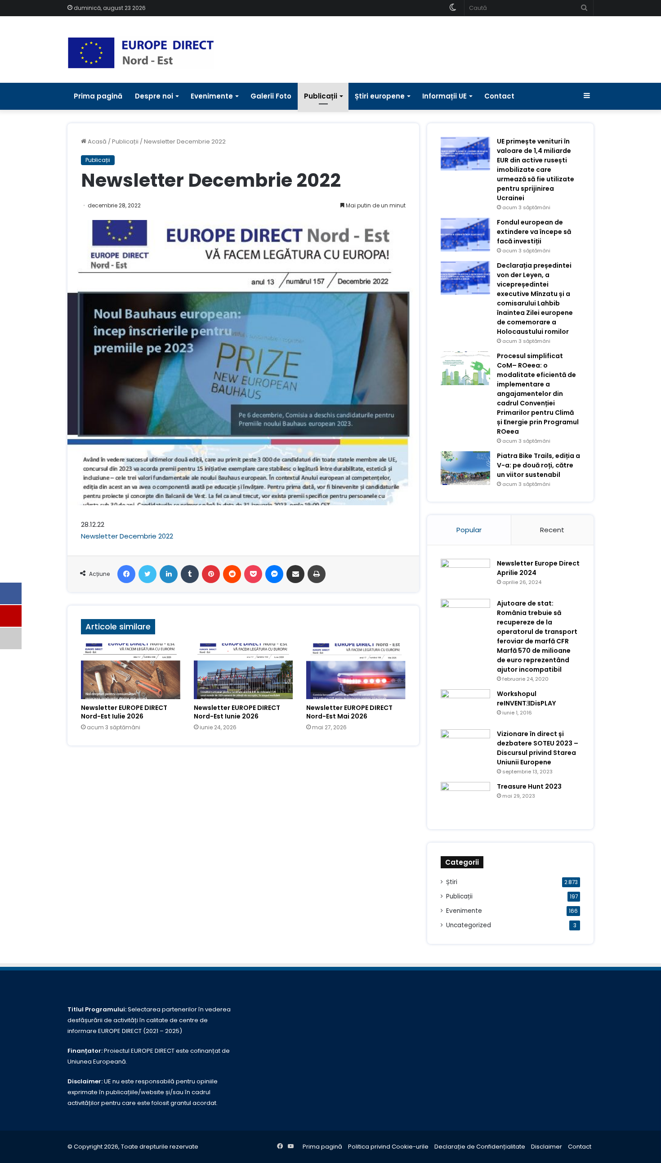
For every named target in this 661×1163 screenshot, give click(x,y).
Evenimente (212, 96)
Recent (552, 529)
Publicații (320, 96)
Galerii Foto (270, 96)
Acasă (96, 141)
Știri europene (380, 96)
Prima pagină (98, 96)
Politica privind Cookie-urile (388, 1146)
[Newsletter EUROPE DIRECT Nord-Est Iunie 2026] (243, 671)
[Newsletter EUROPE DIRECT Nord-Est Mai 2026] (356, 671)
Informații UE (444, 96)
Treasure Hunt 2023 (529, 786)
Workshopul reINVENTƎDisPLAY (526, 698)
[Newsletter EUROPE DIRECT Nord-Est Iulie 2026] (130, 671)
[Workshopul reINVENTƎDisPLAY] (465, 706)
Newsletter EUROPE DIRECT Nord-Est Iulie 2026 (124, 712)
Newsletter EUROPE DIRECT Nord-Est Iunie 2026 (237, 712)
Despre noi (154, 96)
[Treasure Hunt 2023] (465, 799)
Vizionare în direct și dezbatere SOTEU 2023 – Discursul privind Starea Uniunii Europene (537, 748)
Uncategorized (468, 925)
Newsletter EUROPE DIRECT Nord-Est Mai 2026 (349, 712)
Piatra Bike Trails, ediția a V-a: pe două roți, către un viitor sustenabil (538, 465)
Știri (451, 882)
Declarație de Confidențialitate (479, 1146)
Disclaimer (546, 1146)
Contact (499, 96)
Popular (469, 529)
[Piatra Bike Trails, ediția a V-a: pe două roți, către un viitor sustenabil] (465, 468)
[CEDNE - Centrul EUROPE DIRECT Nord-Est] (140, 52)
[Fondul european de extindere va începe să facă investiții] (465, 234)
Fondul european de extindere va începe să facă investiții (534, 232)
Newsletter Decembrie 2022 (127, 536)
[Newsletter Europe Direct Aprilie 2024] (465, 576)
